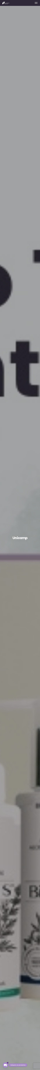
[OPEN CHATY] (5, 1065)
